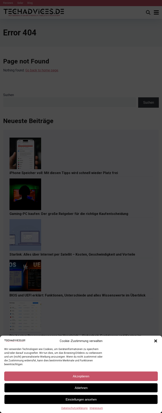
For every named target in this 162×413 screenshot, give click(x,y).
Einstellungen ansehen (81, 399)
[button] (156, 341)
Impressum (96, 408)
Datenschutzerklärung (74, 408)
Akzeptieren (81, 376)
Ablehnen (81, 388)
